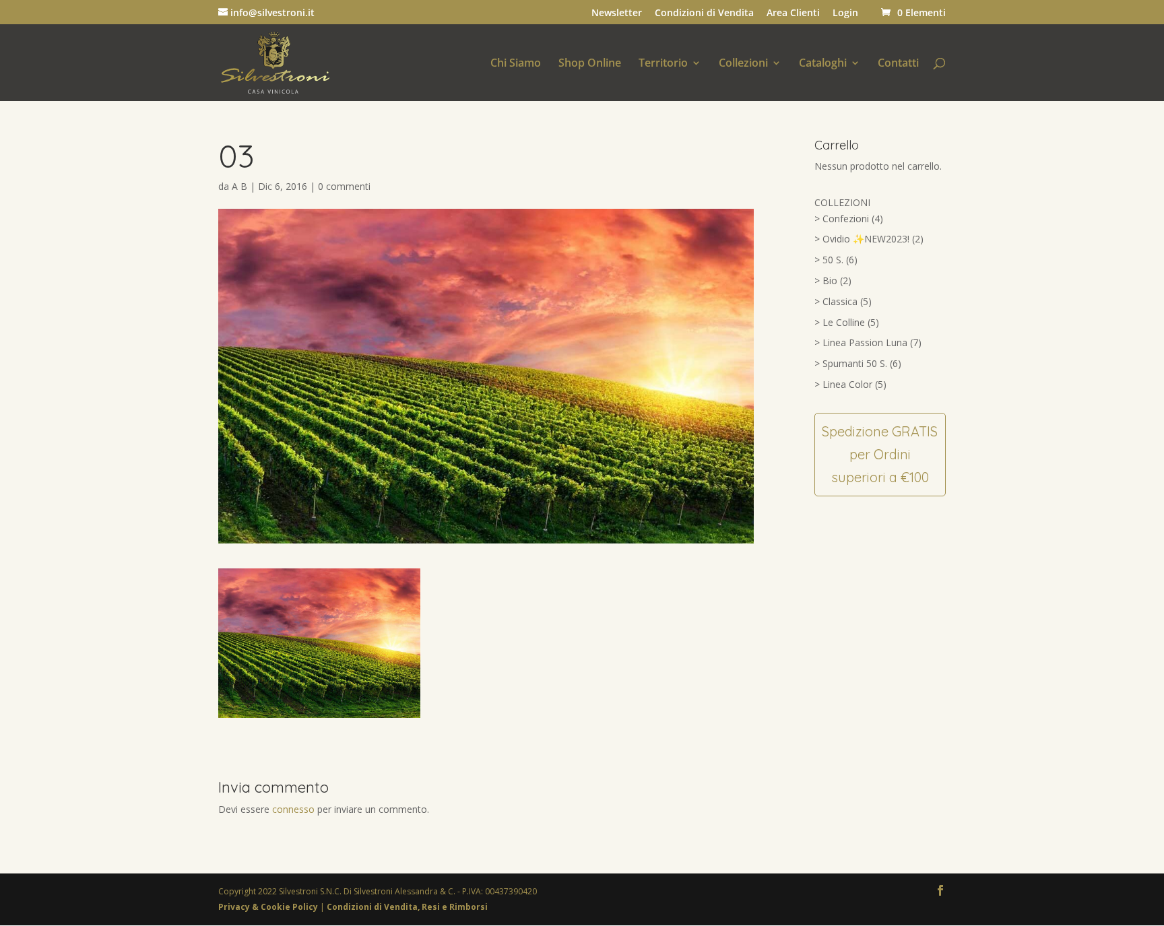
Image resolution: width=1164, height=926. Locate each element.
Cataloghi (823, 64)
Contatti (898, 64)
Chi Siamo (515, 64)
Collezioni (743, 64)
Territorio (663, 64)
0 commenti (344, 186)
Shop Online (589, 64)
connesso (293, 809)
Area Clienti (793, 13)
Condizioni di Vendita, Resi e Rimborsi (407, 907)
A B (239, 186)
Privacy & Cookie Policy (269, 907)
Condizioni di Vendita (704, 13)
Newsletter (616, 13)
